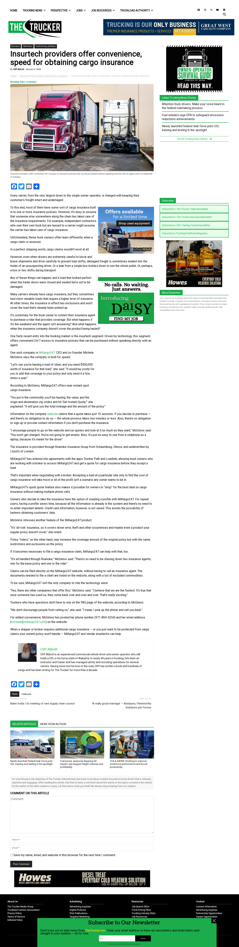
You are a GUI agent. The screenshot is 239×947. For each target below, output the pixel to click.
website (52, 414)
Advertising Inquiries (80, 906)
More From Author (53, 724)
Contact (200, 901)
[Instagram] (204, 9)
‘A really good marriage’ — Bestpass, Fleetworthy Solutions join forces (121, 705)
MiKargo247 (47, 352)
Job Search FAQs (140, 906)
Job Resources (101, 10)
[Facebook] (197, 9)
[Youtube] (216, 9)
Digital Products (78, 910)
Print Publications (79, 913)
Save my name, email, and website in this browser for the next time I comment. (64, 855)
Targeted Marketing (80, 916)
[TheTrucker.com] (33, 28)
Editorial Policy (15, 920)
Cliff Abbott (18, 69)
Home (13, 10)
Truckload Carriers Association (23, 910)
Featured (26, 694)
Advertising (76, 901)
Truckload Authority (135, 10)
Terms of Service (16, 916)
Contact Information (206, 906)
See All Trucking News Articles (192, 139)
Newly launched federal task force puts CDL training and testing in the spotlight (31, 762)
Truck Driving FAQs (141, 910)
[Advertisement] (126, 375)
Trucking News (32, 10)
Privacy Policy (14, 913)
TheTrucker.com (95, 930)
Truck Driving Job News (45, 46)
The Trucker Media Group (20, 906)
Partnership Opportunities (209, 913)
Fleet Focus (27, 46)
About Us (12, 901)
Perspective (59, 10)
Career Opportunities (206, 916)
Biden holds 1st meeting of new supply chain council (42, 703)
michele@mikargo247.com (28, 622)
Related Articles (24, 724)
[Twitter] (210, 9)
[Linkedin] (222, 9)
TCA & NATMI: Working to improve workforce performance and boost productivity (128, 764)
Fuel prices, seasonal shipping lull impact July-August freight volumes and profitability (81, 764)
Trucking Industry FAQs (144, 913)
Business (15, 46)
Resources (137, 901)
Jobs (79, 10)
